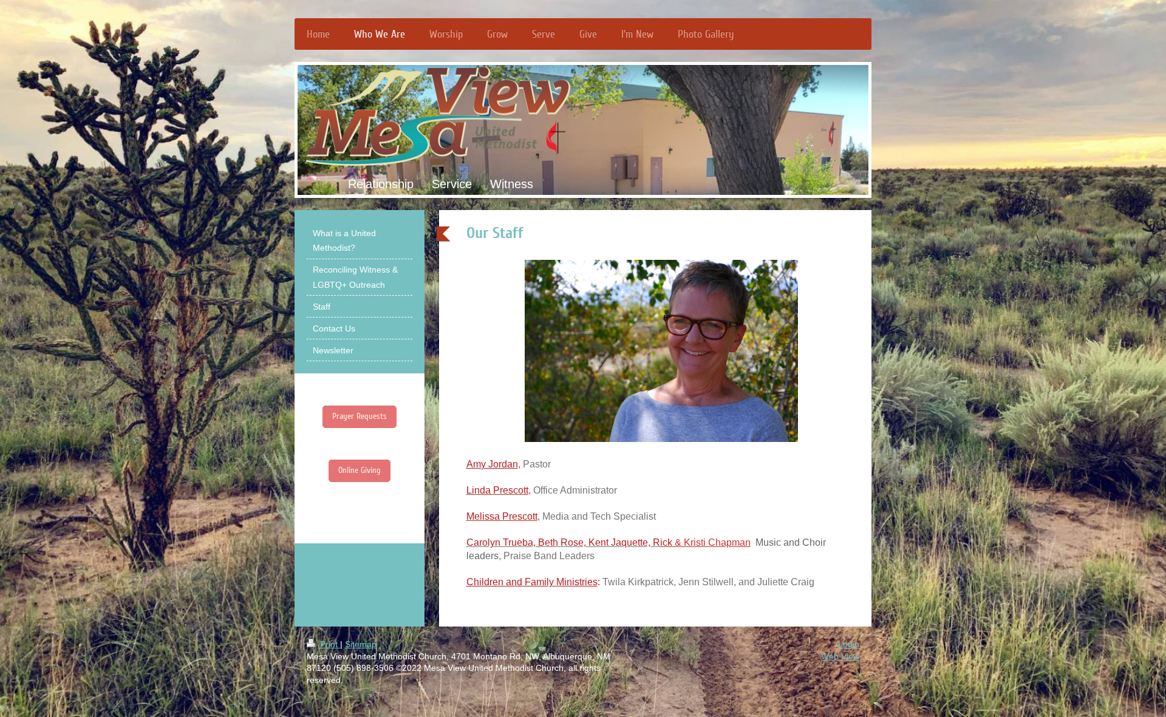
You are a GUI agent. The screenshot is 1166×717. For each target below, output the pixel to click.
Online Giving (359, 470)
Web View (840, 656)
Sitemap (361, 644)
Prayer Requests (359, 416)
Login (848, 644)
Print (329, 644)
